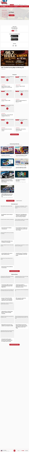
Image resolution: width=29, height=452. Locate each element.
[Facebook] (13, 46)
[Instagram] (16, 46)
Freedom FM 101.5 (17, 4)
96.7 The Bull (12, 4)
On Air (7, 6)
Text (16, 30)
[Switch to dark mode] (1, 6)
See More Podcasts (14, 134)
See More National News (14, 344)
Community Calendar (16, 6)
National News (14, 274)
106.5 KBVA (4, 4)
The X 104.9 (8, 4)
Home (4, 6)
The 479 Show (3, 99)
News (22, 6)
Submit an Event (19, 200)
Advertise (25, 4)
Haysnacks (18, 99)
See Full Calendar (10, 200)
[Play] (14, 451)
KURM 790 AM (21, 4)
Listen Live (12, 15)
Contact (26, 6)
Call (13, 30)
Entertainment (14, 204)
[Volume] (20, 450)
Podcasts (11, 6)
